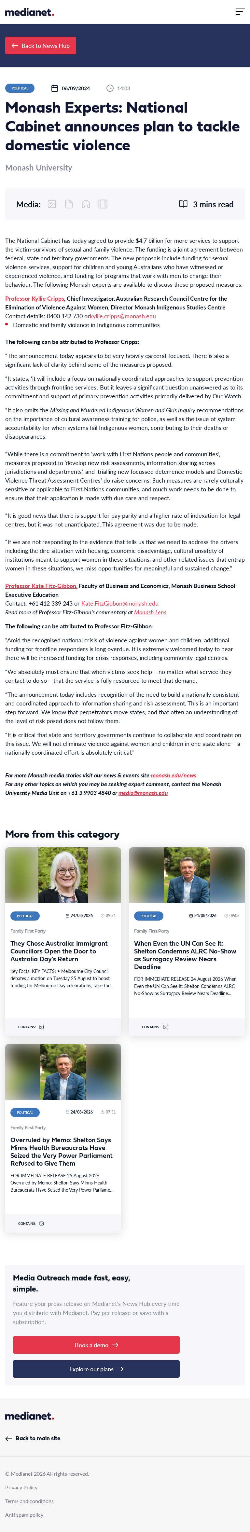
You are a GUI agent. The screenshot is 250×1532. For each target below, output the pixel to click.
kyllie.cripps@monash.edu (123, 316)
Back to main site (38, 1439)
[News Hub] (29, 12)
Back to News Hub (45, 45)
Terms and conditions (29, 1501)
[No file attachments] (69, 204)
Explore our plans (91, 1369)
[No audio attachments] (86, 204)
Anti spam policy (24, 1514)
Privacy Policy (21, 1487)
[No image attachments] (52, 204)
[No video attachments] (103, 204)
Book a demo (91, 1345)
